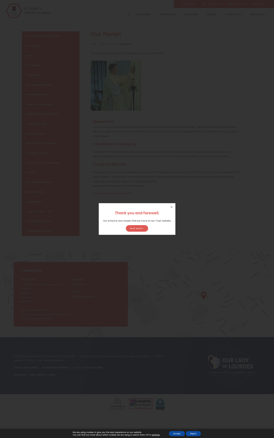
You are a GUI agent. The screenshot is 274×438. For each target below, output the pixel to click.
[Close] (171, 207)
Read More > (137, 228)
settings (156, 435)
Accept (177, 433)
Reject (193, 433)
